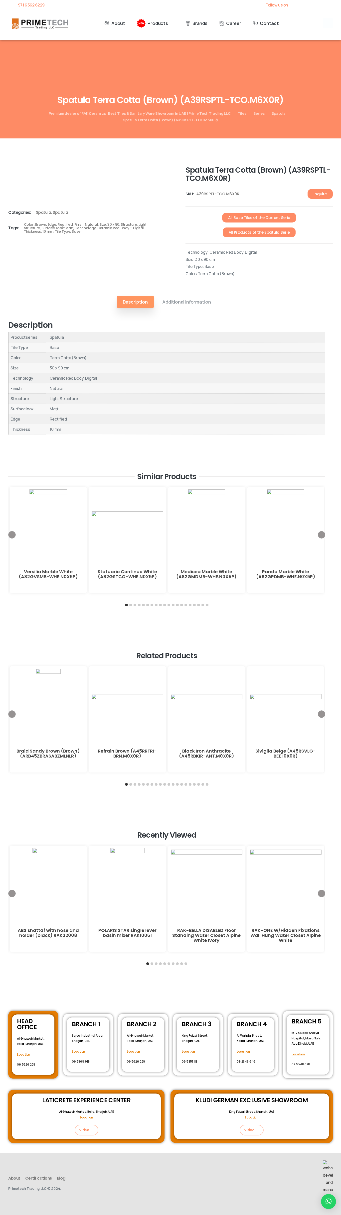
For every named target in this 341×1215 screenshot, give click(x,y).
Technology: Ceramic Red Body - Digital (109, 227)
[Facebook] (295, 4)
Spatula (279, 113)
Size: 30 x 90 (110, 224)
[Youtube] (312, 4)
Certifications (38, 1178)
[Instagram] (330, 4)
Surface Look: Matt (57, 227)
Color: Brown (35, 224)
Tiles (242, 113)
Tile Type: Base (67, 231)
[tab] (135, 302)
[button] (328, 23)
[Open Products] (171, 23)
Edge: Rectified (60, 224)
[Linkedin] (321, 4)
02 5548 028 (301, 1064)
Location (23, 1054)
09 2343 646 (246, 1061)
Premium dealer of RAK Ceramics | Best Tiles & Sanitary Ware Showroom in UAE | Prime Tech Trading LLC (140, 113)
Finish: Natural (86, 224)
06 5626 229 (26, 1064)
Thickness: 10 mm (38, 231)
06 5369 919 (81, 1061)
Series (259, 113)
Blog (61, 1178)
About (14, 1178)
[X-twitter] (304, 4)
